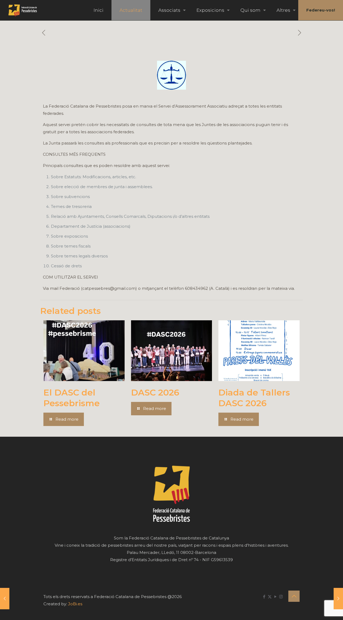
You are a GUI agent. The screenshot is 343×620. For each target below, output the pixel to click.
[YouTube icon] (275, 596)
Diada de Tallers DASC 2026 (254, 397)
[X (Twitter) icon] (270, 596)
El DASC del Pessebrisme (71, 397)
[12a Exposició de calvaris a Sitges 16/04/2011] (4, 598)
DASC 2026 (155, 392)
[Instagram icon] (281, 596)
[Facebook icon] (264, 596)
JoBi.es (75, 603)
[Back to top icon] (294, 596)
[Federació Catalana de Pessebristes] (22, 10)
